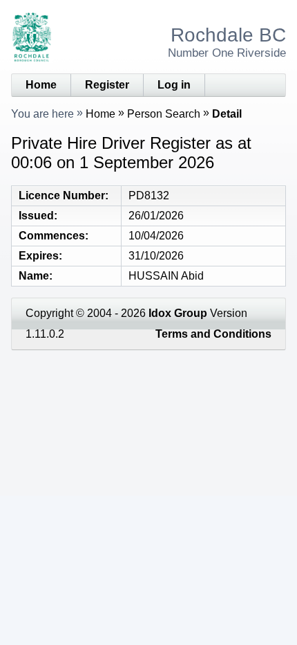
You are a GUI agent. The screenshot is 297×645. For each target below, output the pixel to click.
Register (107, 85)
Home (41, 85)
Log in (174, 85)
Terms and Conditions (213, 334)
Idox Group (177, 313)
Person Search (163, 114)
